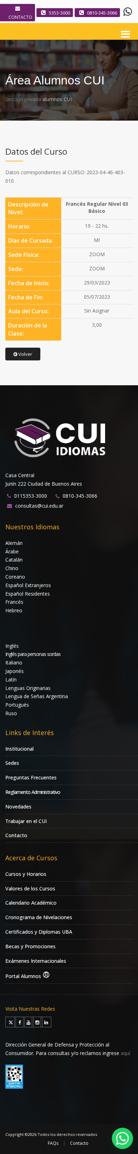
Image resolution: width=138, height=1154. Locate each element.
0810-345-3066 (102, 13)
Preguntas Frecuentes (31, 777)
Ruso (11, 713)
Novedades (18, 806)
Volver (24, 354)
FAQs (53, 1143)
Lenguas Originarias (28, 688)
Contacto (16, 835)
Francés (14, 601)
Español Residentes (27, 593)
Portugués (17, 704)
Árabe (12, 551)
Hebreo (13, 610)
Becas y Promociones (30, 946)
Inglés (12, 645)
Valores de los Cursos (30, 888)
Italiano (13, 662)
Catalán (14, 559)
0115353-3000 (30, 495)
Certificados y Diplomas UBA (38, 931)
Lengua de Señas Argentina (36, 696)
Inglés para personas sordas (33, 654)
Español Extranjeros (28, 585)
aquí (125, 1053)
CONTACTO (20, 17)
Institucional (19, 748)
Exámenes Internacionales (35, 960)
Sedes (12, 763)
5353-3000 (59, 13)
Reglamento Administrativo (32, 792)
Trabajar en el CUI (26, 821)
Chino (11, 568)
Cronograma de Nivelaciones (38, 917)
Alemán (14, 543)
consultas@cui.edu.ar (39, 505)
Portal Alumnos (23, 976)
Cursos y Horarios (25, 874)
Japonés (14, 671)
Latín (11, 679)
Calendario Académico (31, 902)
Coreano (15, 576)
